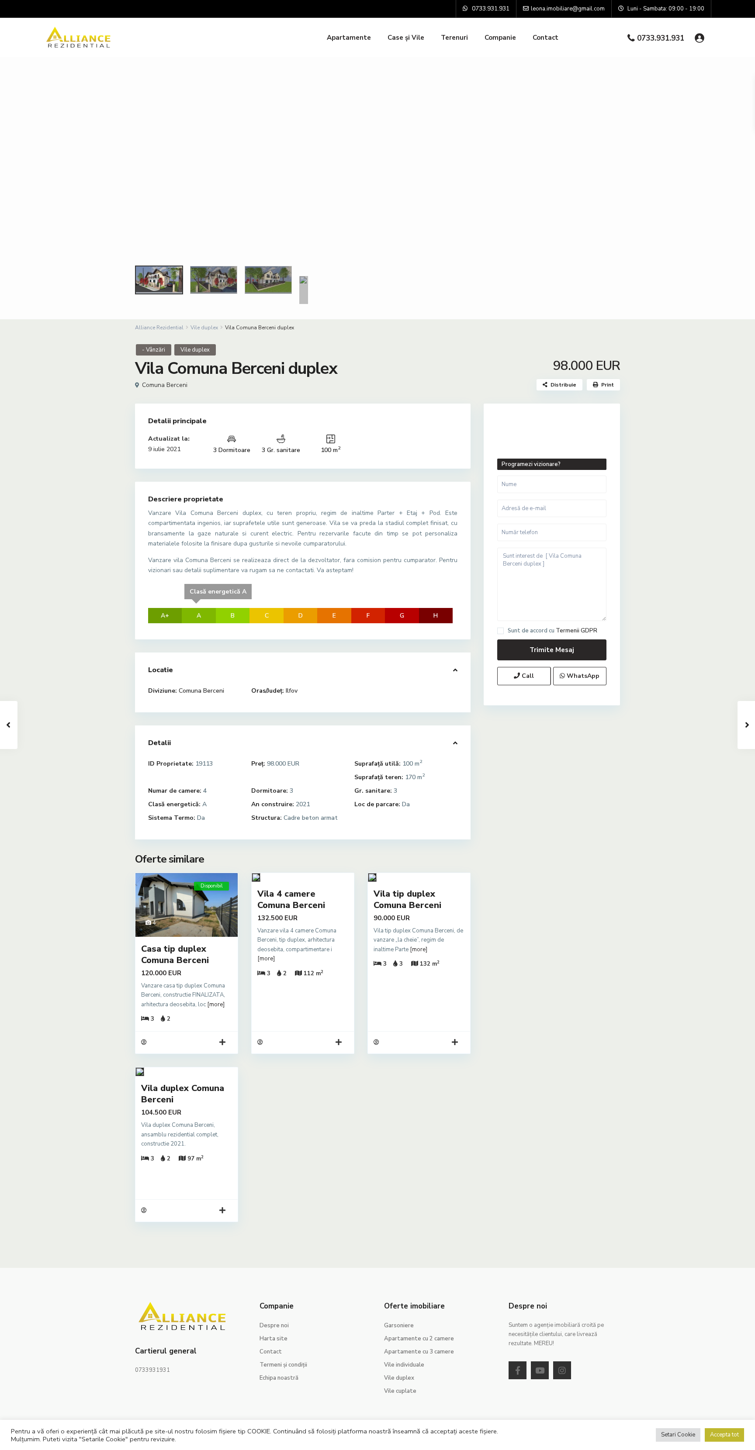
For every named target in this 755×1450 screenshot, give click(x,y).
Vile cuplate (400, 1391)
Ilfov (292, 691)
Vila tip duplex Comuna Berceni (407, 899)
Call (527, 676)
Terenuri (454, 37)
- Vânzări (153, 350)
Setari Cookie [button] (678, 1435)
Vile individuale (404, 1365)
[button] (14, 188)
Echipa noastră (279, 1378)
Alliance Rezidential (159, 327)
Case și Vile (406, 37)
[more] (216, 1004)
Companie (500, 37)
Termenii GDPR (576, 631)
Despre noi (274, 1325)
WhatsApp (582, 676)
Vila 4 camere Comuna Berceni (291, 899)
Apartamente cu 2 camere (419, 1339)
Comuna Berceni (164, 385)
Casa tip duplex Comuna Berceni (175, 954)
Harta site (273, 1339)
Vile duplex (204, 327)
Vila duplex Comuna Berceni (182, 1093)
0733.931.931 (660, 38)
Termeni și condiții (283, 1365)
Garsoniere (399, 1325)
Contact (545, 37)
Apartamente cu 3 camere (419, 1352)
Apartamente (349, 37)
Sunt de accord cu (552, 631)
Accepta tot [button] (724, 1435)
